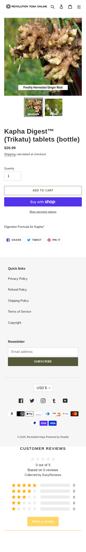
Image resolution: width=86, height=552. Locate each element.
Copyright (14, 322)
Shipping (10, 154)
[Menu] (79, 6)
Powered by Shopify (57, 437)
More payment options (43, 211)
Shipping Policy (18, 300)
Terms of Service (19, 311)
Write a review (43, 521)
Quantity (9, 168)
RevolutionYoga (36, 437)
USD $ (42, 388)
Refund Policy (17, 289)
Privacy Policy (18, 278)
